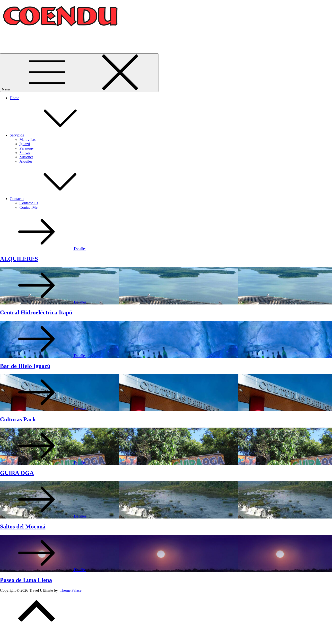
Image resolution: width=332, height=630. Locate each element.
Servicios (17, 135)
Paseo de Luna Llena (26, 580)
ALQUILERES (19, 259)
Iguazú (24, 144)
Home (14, 98)
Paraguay (26, 148)
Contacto (17, 199)
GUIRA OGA (17, 473)
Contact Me (28, 207)
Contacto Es (28, 203)
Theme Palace (70, 590)
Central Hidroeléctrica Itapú (36, 312)
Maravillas (27, 139)
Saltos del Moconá (22, 526)
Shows (24, 153)
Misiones (26, 157)
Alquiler (25, 161)
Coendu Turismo (13, 39)
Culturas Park (18, 419)
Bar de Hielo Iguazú (25, 366)
